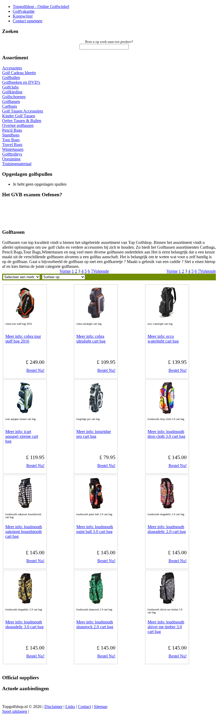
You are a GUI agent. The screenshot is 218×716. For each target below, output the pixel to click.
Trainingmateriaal (16, 163)
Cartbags (9, 106)
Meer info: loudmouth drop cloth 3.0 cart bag (166, 434)
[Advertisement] (69, 215)
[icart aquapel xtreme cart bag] (25, 412)
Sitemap (100, 706)
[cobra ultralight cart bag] (96, 317)
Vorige (172, 271)
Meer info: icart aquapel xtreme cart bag (21, 436)
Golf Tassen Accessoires (22, 111)
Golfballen (11, 77)
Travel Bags (12, 144)
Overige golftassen (17, 125)
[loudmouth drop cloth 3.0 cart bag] (167, 412)
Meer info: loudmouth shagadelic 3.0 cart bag (24, 624)
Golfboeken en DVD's (21, 82)
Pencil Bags (12, 130)
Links (70, 706)
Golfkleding (12, 92)
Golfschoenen (14, 96)
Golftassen (11, 101)
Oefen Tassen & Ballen (21, 120)
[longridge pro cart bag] (96, 412)
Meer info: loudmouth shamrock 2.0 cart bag (94, 624)
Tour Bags (11, 140)
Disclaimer (53, 706)
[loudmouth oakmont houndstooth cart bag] (25, 507)
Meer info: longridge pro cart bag (93, 434)
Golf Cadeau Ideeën (19, 72)
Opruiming (11, 159)
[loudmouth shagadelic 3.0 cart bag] (25, 603)
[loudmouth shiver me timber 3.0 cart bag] (167, 603)
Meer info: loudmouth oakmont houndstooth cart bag (23, 531)
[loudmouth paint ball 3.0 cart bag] (96, 507)
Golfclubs (10, 87)
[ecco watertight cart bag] (167, 317)
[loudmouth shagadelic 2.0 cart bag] (167, 507)
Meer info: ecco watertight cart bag (163, 338)
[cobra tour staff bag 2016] (25, 317)
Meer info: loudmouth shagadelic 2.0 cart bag (167, 529)
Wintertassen (12, 149)
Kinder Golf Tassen (18, 116)
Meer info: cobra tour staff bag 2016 (23, 338)
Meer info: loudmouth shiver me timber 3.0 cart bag (166, 627)
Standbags (10, 135)
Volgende (208, 271)
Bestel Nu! (35, 370)
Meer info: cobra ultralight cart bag (91, 338)
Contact (84, 706)
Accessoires (12, 68)
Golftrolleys (12, 154)
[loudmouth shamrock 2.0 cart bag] (96, 603)
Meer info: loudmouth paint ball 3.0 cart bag (94, 529)
